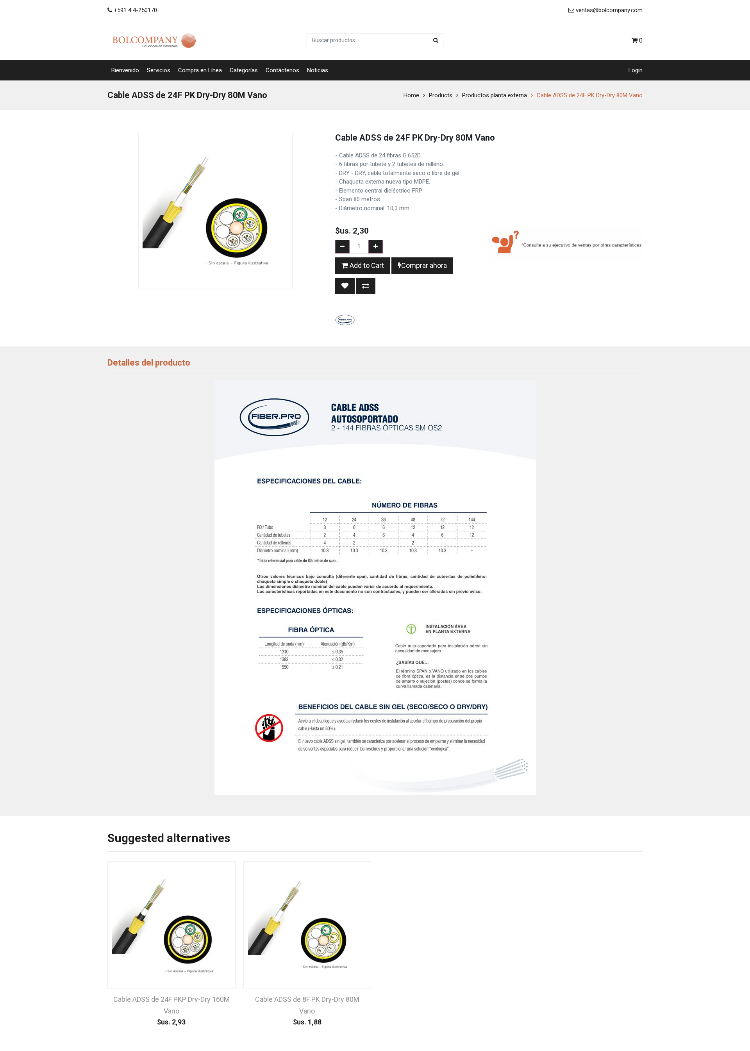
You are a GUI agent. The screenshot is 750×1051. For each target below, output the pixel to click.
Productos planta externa (494, 95)
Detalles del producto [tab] (148, 363)
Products (440, 95)
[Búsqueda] (435, 40)
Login (636, 70)
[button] (345, 286)
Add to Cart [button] (366, 265)
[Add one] (375, 246)
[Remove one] (342, 246)
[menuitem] (125, 70)
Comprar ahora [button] (424, 265)
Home (411, 95)
